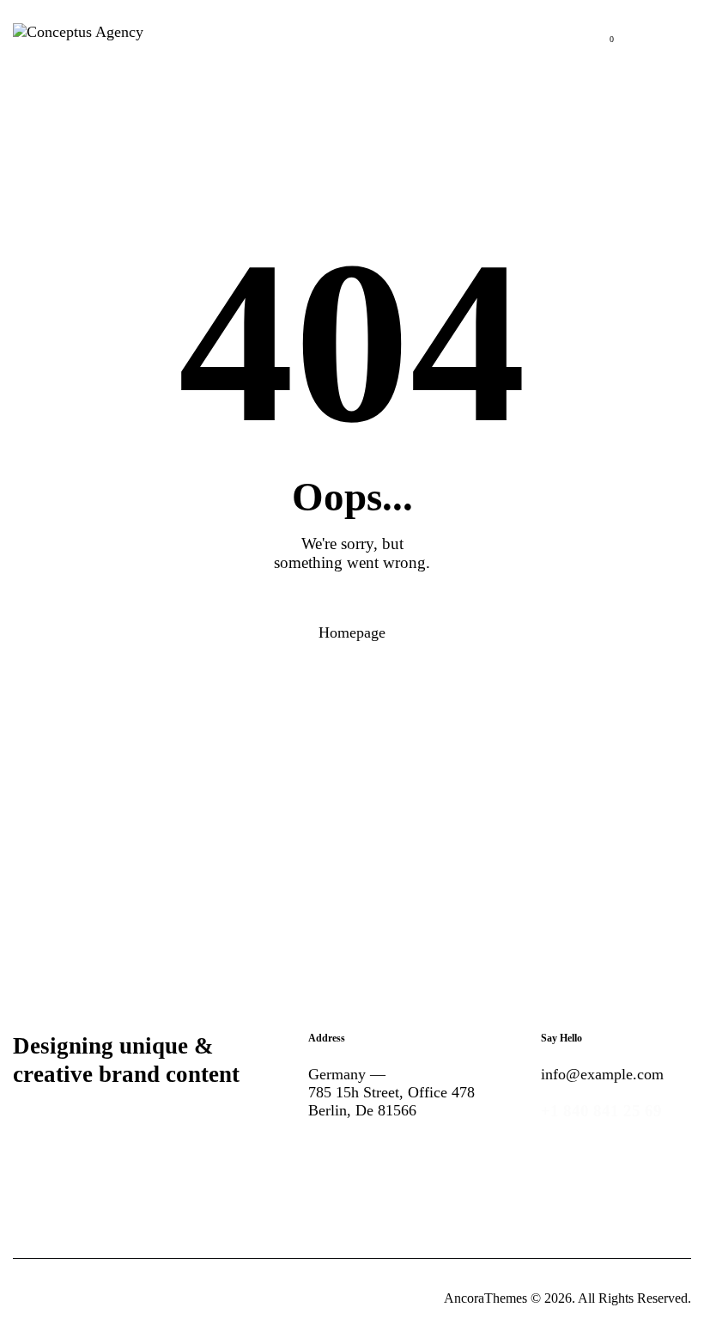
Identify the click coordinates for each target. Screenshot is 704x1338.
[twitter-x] (384, 1167)
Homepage (352, 632)
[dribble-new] (438, 1167)
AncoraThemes (485, 1298)
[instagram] (491, 1167)
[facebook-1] (331, 1167)
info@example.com (602, 1074)
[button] (686, 30)
